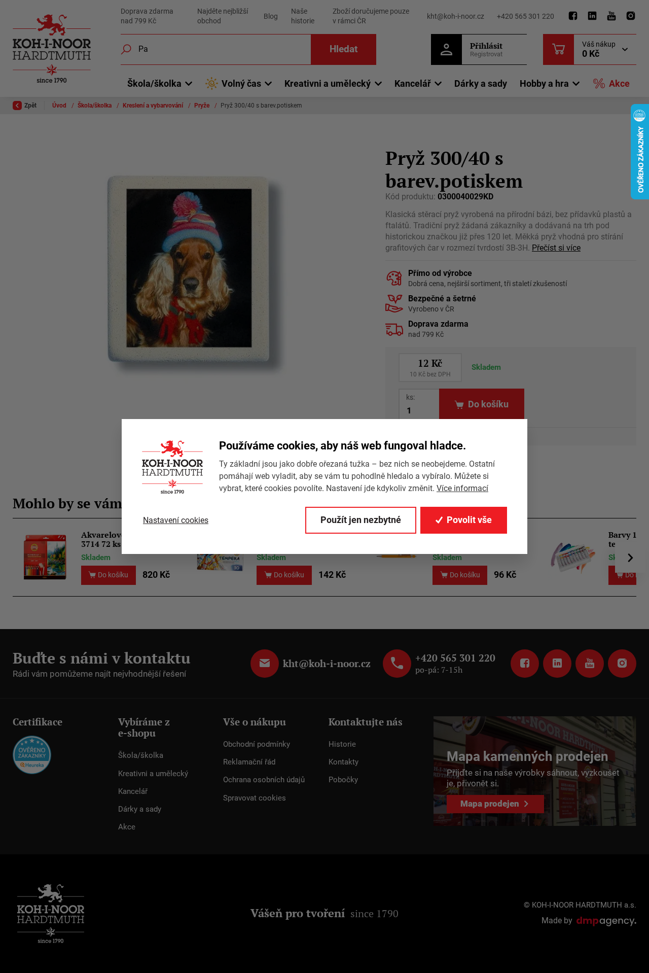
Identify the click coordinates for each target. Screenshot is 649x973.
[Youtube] (611, 16)
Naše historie (302, 16)
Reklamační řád (249, 762)
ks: (410, 397)
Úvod (60, 105)
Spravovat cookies (254, 798)
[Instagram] (630, 16)
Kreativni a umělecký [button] (327, 83)
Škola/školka (95, 105)
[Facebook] (573, 16)
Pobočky (343, 779)
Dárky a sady (480, 83)
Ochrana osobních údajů (264, 779)
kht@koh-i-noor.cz (455, 16)
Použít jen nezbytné (360, 519)
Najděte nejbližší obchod (222, 16)
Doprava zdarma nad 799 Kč (147, 16)
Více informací (462, 488)
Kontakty (343, 762)
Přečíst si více (556, 248)
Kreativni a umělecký (153, 773)
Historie (342, 744)
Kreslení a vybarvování (154, 105)
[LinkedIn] (592, 16)
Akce (619, 83)
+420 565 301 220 (525, 16)
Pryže (202, 105)
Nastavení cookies (175, 520)
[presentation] (630, 557)
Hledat (343, 49)
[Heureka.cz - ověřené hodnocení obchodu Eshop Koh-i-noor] (32, 754)
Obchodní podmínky (256, 744)
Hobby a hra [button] (544, 83)
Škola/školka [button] (154, 83)
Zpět (30, 105)
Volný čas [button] (241, 83)
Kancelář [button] (412, 83)
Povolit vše (469, 519)
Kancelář (133, 791)
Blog (271, 16)
